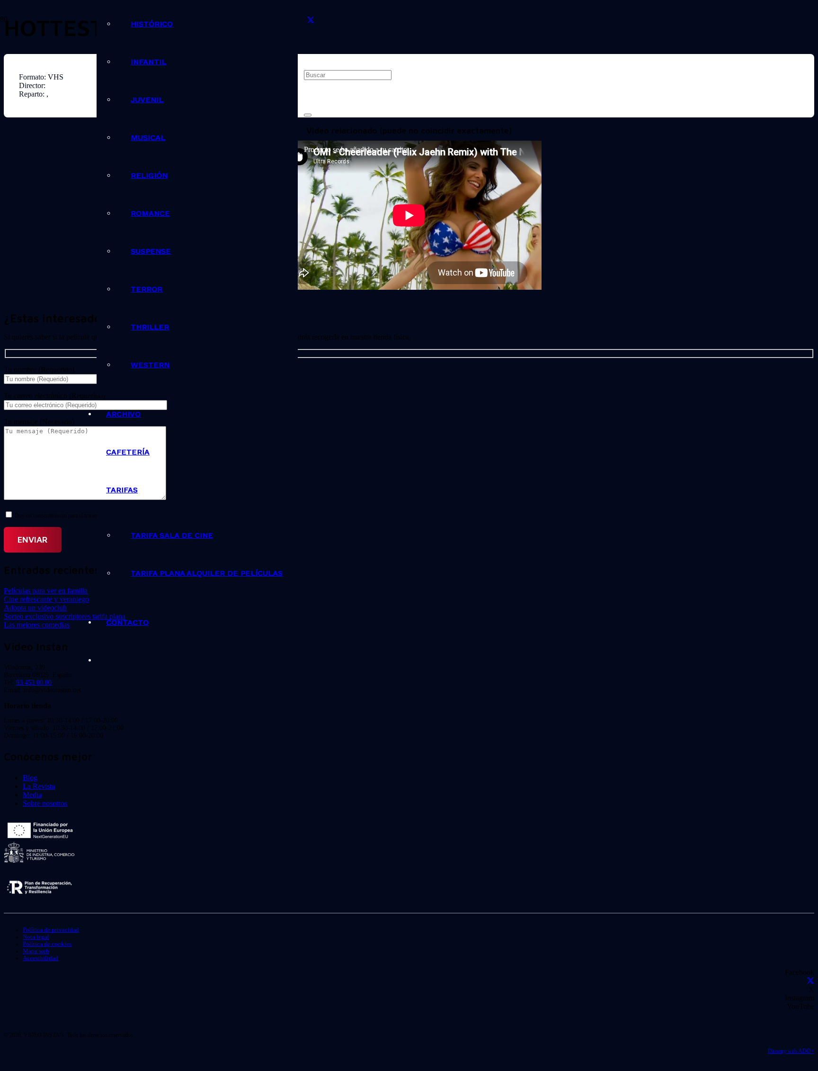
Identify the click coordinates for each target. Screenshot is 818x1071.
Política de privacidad (51, 930)
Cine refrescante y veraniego (46, 599)
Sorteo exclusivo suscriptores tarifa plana (64, 616)
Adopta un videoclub (35, 608)
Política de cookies (47, 944)
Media (32, 795)
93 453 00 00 (34, 682)
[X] (310, 21)
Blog (30, 778)
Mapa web (36, 951)
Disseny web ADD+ (791, 1051)
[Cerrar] (307, 115)
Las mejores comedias (37, 625)
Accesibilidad (40, 958)
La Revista (39, 786)
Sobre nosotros (45, 803)
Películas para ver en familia (46, 591)
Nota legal (36, 937)
